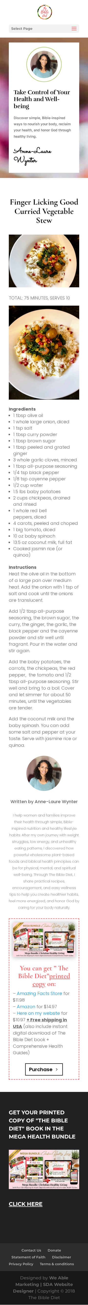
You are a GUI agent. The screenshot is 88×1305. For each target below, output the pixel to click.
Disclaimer (61, 1257)
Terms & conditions (57, 1264)
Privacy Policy (21, 1264)
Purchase (41, 1069)
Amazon (26, 1007)
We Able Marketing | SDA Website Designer (43, 1284)
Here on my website (38, 1013)
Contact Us (31, 1250)
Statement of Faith (28, 1257)
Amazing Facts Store (39, 993)
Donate (54, 1250)
